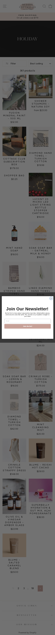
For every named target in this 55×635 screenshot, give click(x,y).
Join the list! (27, 326)
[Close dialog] (51, 298)
